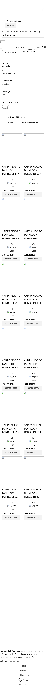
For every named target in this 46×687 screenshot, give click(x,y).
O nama (5, 596)
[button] (11, 194)
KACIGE (5, 632)
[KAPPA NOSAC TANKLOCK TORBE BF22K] (12, 404)
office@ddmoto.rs (9, 579)
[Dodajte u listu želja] (17, 162)
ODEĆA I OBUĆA (9, 637)
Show (6, 106)
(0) (11, 180)
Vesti (4, 592)
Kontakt (5, 600)
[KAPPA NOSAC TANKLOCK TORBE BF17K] (12, 146)
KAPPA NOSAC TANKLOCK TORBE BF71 (11, 299)
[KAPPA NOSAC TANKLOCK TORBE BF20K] (34, 340)
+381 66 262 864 (9, 575)
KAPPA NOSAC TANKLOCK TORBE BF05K (11, 235)
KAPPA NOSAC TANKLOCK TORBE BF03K (33, 429)
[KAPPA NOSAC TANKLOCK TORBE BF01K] (34, 146)
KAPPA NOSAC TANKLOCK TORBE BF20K (33, 364)
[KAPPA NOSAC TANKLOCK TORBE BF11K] (12, 340)
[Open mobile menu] (4, 11)
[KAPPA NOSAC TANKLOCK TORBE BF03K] (34, 404)
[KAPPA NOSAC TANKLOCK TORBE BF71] (12, 275)
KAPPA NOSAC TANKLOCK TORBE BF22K (11, 429)
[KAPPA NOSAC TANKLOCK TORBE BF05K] (12, 211)
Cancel (5, 108)
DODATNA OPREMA (11, 641)
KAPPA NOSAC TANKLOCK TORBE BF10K (33, 299)
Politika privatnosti (9, 605)
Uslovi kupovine (8, 609)
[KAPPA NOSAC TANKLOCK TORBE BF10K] (34, 275)
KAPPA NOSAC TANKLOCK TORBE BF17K (11, 170)
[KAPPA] (12, 185)
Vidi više (4, 661)
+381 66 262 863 (9, 564)
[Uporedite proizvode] (5, 162)
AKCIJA (5, 628)
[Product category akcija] (23, 43)
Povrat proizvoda (9, 618)
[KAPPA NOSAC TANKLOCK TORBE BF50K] (34, 211)
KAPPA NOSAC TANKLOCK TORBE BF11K (11, 364)
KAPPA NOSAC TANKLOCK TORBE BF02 (11, 493)
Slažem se (14, 661)
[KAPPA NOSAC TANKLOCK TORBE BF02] (12, 469)
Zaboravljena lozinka (10, 614)
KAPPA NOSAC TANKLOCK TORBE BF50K (33, 235)
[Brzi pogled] (11, 162)
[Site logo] (15, 11)
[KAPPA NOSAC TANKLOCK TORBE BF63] (34, 469)
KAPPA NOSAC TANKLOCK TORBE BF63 (33, 493)
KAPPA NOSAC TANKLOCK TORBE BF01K (33, 170)
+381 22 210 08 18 (10, 568)
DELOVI (5, 645)
